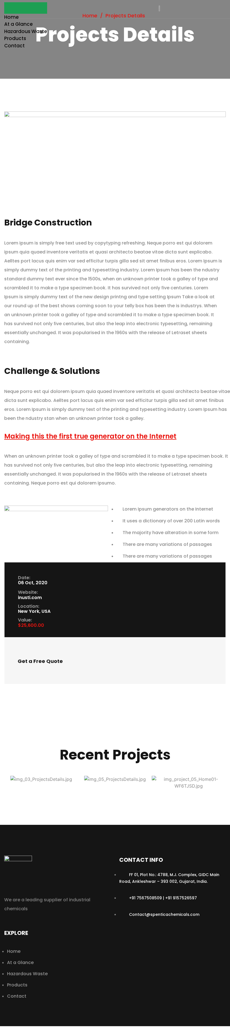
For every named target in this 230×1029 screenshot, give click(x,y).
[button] (25, 8)
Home (11, 17)
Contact (14, 45)
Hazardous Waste (25, 31)
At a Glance (18, 24)
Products (15, 38)
